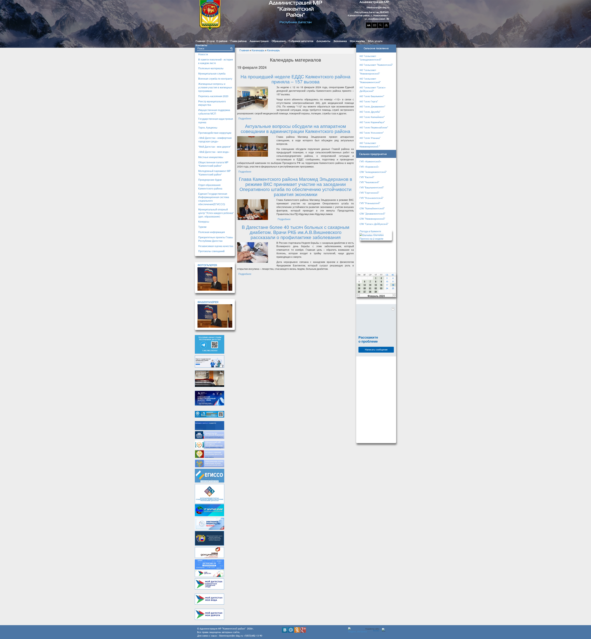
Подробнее (244, 118)
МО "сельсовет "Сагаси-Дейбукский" (373, 89)
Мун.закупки (357, 41)
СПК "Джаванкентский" (372, 213)
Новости (203, 54)
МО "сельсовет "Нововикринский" (370, 71)
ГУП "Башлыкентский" (372, 187)
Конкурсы (203, 221)
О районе (221, 41)
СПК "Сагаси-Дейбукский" (374, 224)
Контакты (201, 45)
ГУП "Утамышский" (370, 203)
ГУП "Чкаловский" (369, 182)
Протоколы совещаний (211, 251)
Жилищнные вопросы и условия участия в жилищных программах (215, 87)
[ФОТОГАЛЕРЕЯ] (214, 279)
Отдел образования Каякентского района (210, 186)
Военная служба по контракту (215, 78)
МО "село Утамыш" (370, 138)
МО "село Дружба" (370, 111)
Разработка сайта (372, 630)
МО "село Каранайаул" (372, 122)
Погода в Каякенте (370, 231)
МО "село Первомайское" (374, 127)
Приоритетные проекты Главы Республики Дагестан (215, 239)
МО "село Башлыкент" (372, 96)
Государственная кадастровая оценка (215, 120)
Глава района (239, 41)
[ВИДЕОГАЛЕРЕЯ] (214, 316)
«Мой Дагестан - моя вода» (213, 152)
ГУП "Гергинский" (369, 192)
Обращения (279, 41)
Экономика (340, 41)
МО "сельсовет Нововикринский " (370, 144)
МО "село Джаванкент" (372, 106)
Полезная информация (211, 232)
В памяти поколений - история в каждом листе (215, 61)
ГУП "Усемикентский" (371, 198)
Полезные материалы (210, 68)
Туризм (202, 227)
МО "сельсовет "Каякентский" (376, 64)
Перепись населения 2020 (213, 96)
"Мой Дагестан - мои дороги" (214, 146)
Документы (323, 41)
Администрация (259, 41)
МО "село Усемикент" (372, 132)
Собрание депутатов (301, 41)
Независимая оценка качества (215, 246)
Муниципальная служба (211, 73)
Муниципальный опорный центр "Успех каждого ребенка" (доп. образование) (216, 213)
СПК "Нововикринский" (372, 218)
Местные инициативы (210, 157)
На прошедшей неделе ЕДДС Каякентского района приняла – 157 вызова (295, 79)
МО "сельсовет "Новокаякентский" (370, 80)
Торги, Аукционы (207, 127)
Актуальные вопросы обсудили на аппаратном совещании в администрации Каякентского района (295, 128)
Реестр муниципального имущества (212, 103)
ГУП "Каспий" (367, 177)
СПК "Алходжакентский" (373, 172)
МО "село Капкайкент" (372, 117)
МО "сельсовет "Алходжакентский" (370, 57)
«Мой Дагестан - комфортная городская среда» (215, 139)
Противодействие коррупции (214, 133)
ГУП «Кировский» (369, 166)
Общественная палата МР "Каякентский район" (213, 164)
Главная (200, 41)
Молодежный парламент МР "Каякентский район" (214, 172)
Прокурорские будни (210, 179)
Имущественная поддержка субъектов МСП (214, 111)
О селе (211, 41)
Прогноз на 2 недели (371, 238)
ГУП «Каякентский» (370, 161)
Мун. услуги (375, 41)
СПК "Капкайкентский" (372, 208)
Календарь (258, 51)
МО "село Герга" (369, 101)
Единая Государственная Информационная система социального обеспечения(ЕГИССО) (213, 199)
